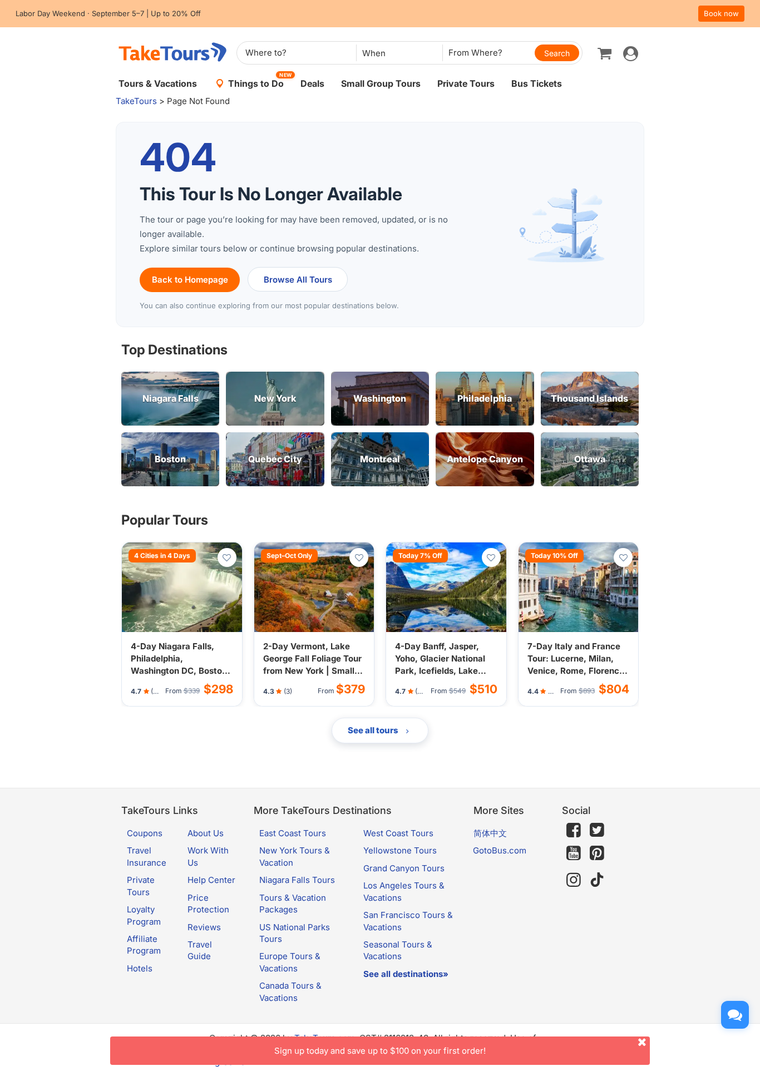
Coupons (144, 833)
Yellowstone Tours (400, 850)
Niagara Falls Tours (297, 880)
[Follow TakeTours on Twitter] (597, 830)
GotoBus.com (499, 850)
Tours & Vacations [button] (158, 83)
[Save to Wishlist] (227, 557)
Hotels (139, 968)
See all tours (374, 730)
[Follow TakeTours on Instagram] (573, 880)
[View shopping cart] (604, 53)
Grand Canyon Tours (404, 868)
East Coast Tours (292, 833)
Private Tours (466, 83)
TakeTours (136, 101)
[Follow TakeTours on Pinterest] (597, 853)
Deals (312, 83)
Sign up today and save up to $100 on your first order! (380, 1050)
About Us (205, 833)
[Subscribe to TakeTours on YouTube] (573, 853)
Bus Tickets (536, 83)
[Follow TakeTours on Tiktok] (597, 880)
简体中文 (490, 833)
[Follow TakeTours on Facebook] (573, 830)
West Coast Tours (398, 833)
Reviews (204, 927)
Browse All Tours (298, 279)
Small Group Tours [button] (381, 83)
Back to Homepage (190, 279)
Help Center (211, 880)
